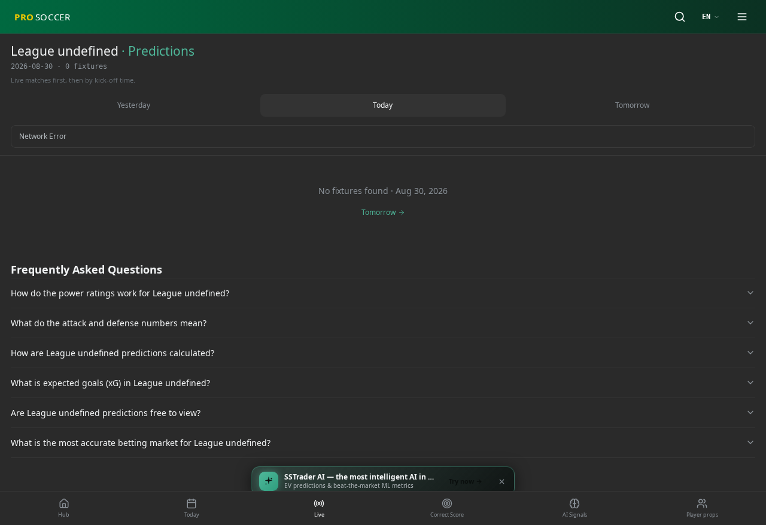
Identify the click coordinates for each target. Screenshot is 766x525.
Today (383, 105)
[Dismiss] (501, 481)
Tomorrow (632, 105)
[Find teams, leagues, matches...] (679, 16)
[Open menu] (742, 16)
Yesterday (133, 105)
